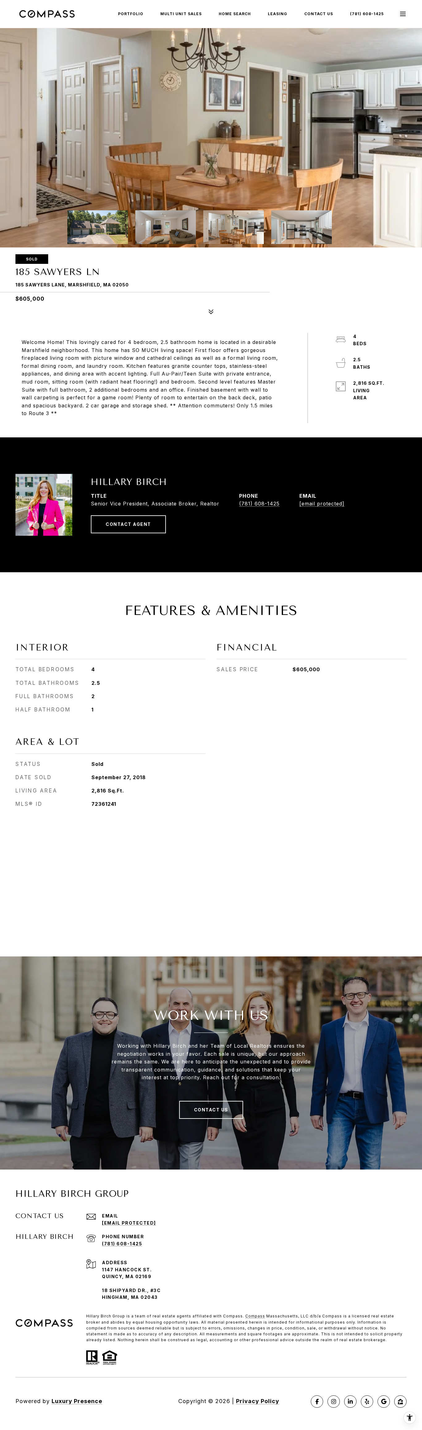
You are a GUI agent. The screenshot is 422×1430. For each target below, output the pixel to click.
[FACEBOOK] (317, 1401)
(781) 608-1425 (367, 13)
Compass (255, 1316)
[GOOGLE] (384, 1401)
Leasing (277, 13)
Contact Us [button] (211, 1109)
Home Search (235, 13)
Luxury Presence (77, 1401)
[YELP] (367, 1401)
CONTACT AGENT (128, 524)
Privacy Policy (257, 1401)
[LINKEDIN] (350, 1401)
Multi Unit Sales (181, 13)
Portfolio (130, 13)
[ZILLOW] (400, 1401)
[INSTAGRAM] (333, 1401)
